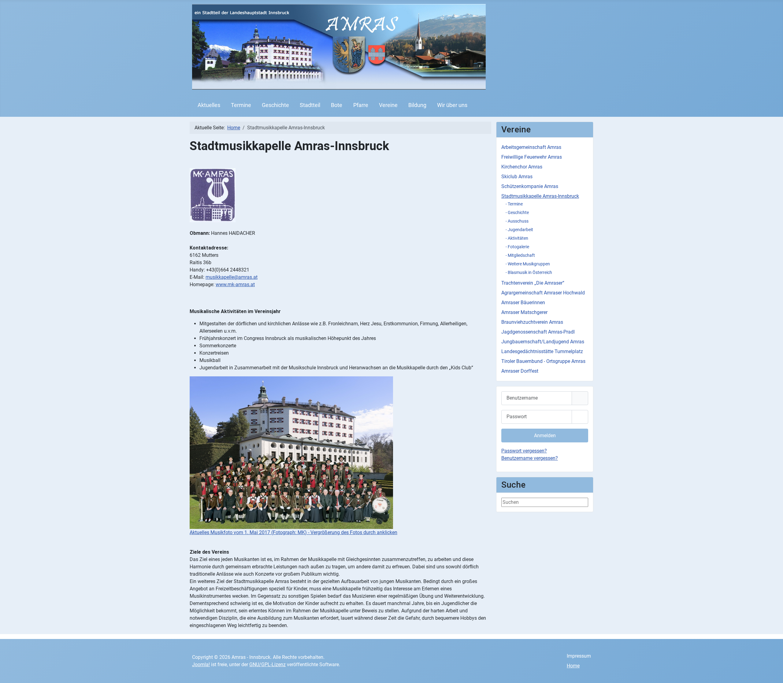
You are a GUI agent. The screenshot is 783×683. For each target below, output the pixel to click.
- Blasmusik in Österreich (529, 272)
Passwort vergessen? (524, 451)
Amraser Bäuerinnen (523, 302)
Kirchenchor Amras (521, 167)
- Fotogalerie (517, 246)
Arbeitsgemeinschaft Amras (531, 147)
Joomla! (201, 664)
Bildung (417, 105)
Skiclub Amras (517, 176)
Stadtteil (310, 105)
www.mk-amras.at (235, 284)
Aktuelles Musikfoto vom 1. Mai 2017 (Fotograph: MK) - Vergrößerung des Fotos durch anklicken (293, 532)
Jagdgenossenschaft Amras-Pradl (538, 332)
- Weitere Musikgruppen (528, 263)
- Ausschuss (517, 221)
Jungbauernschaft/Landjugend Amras (542, 342)
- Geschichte (517, 212)
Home (573, 666)
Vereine (388, 105)
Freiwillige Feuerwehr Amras (531, 157)
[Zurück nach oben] (772, 671)
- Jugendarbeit (519, 229)
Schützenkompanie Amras (529, 186)
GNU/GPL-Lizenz (267, 664)
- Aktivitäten (517, 238)
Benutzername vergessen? (529, 458)
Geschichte (275, 105)
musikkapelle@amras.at (232, 277)
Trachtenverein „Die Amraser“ (532, 283)
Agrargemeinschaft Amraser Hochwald (543, 293)
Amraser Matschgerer (524, 312)
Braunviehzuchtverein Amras (532, 322)
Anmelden (545, 435)
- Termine (514, 203)
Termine (241, 105)
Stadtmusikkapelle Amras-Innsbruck (540, 196)
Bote (336, 105)
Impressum (579, 656)
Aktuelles (209, 105)
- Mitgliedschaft (520, 255)
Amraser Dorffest (519, 371)
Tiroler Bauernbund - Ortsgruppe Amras (543, 361)
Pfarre (360, 105)
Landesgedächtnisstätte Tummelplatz (542, 351)
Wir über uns (452, 105)
